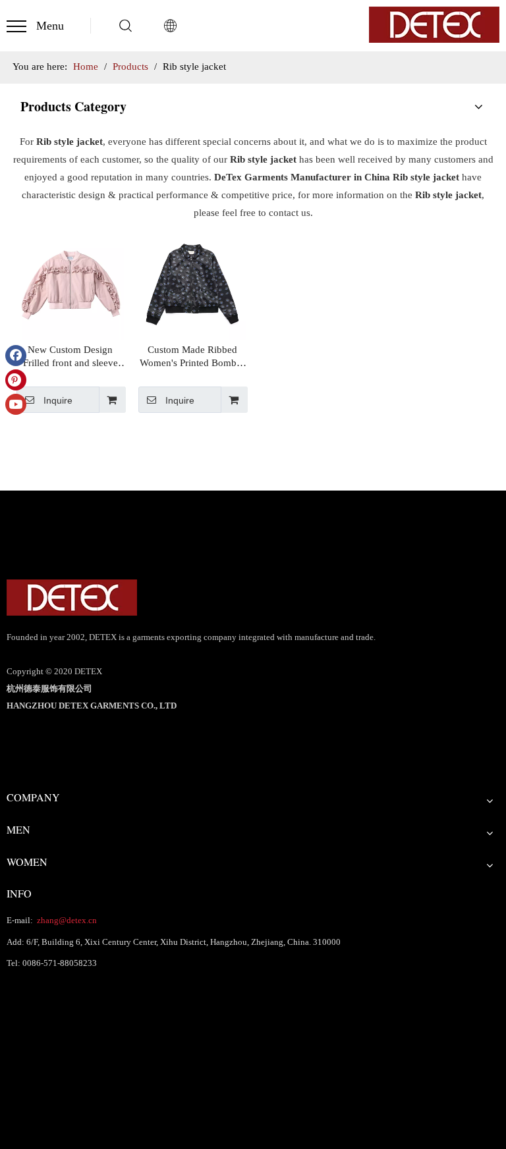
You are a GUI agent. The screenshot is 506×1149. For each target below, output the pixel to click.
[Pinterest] (15, 379)
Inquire (57, 400)
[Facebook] (15, 355)
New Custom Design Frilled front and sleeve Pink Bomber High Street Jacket (70, 356)
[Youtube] (15, 404)
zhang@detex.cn (66, 920)
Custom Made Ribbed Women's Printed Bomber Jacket (192, 356)
